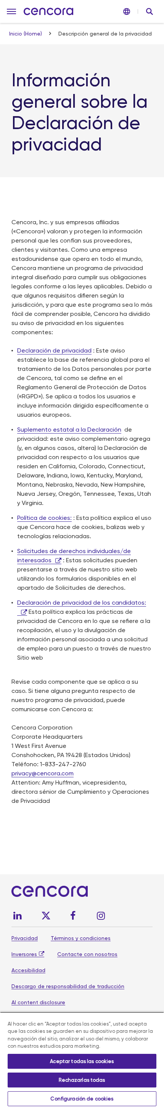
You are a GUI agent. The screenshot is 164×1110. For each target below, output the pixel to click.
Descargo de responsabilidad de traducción (67, 986)
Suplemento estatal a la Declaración (69, 429)
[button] (11, 11)
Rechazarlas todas (82, 1080)
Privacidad (24, 938)
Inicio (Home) (26, 34)
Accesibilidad (28, 970)
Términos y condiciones (81, 938)
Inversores (24, 954)
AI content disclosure (38, 1002)
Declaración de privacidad (54, 350)
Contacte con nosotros (87, 954)
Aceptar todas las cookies (82, 1061)
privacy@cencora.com (42, 773)
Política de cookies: (44, 517)
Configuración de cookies (81, 1099)
